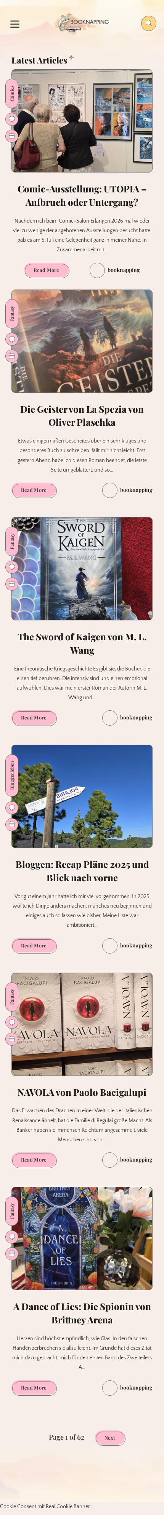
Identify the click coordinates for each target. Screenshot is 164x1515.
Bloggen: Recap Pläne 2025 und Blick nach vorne (82, 871)
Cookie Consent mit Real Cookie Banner (45, 1507)
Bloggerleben (12, 775)
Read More (51, 271)
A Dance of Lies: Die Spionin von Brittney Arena (82, 1313)
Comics (12, 93)
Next (110, 1437)
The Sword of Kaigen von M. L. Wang (82, 643)
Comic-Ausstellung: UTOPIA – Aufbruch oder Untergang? (82, 195)
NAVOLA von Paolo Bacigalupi (82, 1092)
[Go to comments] (11, 119)
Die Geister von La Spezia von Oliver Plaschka (82, 415)
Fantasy (12, 314)
